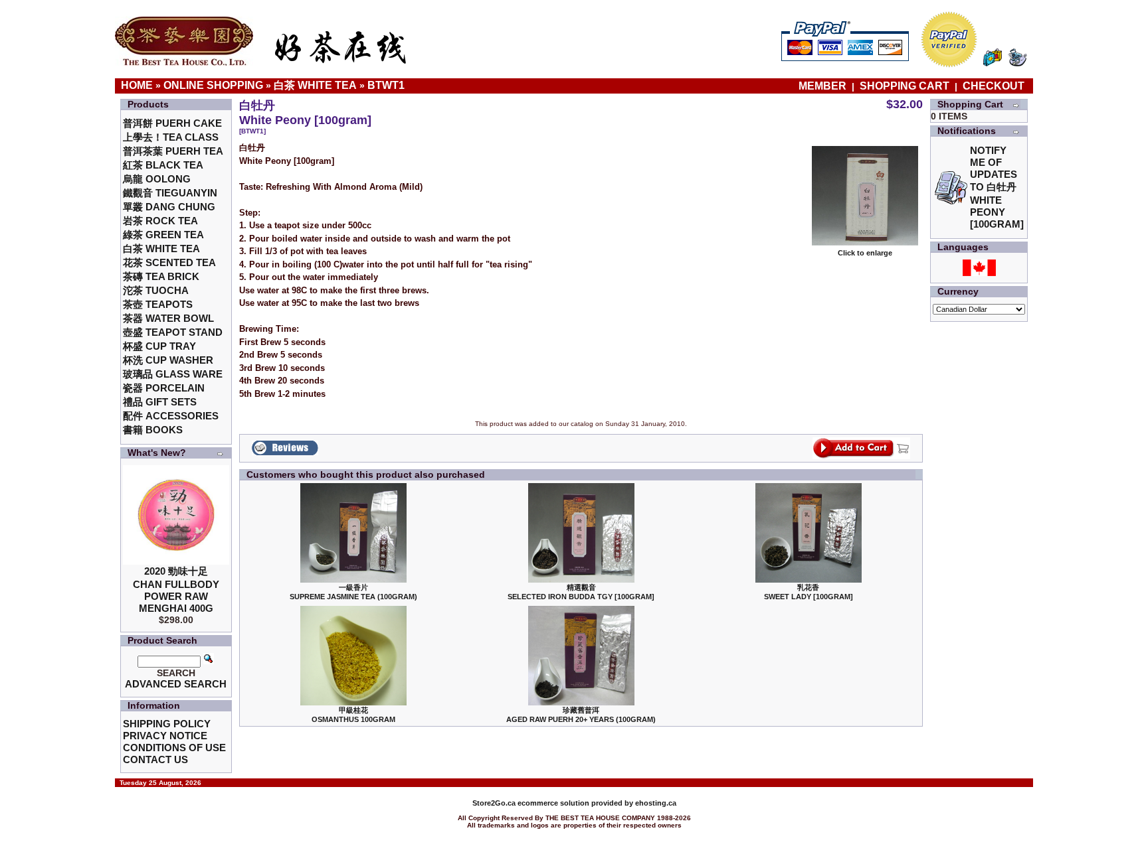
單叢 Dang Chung (169, 206)
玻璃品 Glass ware (173, 374)
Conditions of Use (174, 747)
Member (824, 86)
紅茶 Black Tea (163, 165)
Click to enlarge (865, 253)
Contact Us (155, 759)
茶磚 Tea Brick (161, 276)
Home (137, 85)
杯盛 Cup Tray (159, 346)
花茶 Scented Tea (169, 262)
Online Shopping (213, 85)
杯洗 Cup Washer (168, 360)
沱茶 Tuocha (156, 290)
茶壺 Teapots (158, 304)
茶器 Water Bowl (168, 318)
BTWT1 (386, 85)
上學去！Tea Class (171, 137)
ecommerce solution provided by (553, 803)
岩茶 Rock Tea (160, 220)
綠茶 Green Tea (163, 234)
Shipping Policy (167, 723)
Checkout (993, 86)
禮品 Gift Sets (160, 401)
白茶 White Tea (315, 85)
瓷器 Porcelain (164, 388)
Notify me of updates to (997, 187)
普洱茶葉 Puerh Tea (173, 151)
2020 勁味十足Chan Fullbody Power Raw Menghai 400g (176, 589)
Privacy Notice (165, 735)
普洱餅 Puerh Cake (172, 123)
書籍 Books (153, 429)
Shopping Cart (904, 86)
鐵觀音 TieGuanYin (170, 192)
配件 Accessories (171, 415)
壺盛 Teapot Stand (173, 332)
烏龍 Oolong (157, 178)
